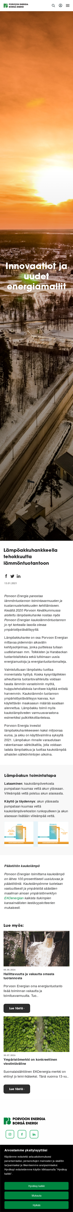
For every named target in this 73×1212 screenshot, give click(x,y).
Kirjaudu (61, 5)
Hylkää (36, 1205)
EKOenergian (14, 898)
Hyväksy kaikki (36, 1186)
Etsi (53, 5)
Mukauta (36, 1195)
